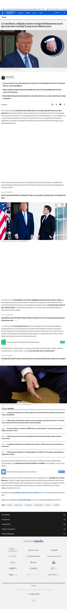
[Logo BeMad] (54, 562)
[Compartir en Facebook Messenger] (60, 104)
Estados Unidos (39, 505)
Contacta (33, 585)
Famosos (9, 505)
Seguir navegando (8, 529)
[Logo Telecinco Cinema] (33, 568)
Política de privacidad (25, 583)
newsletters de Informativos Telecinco (27, 492)
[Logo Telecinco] (33, 550)
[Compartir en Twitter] (56, 104)
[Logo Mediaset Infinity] (13, 550)
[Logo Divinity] (13, 556)
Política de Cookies (48, 583)
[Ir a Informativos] (10, 13)
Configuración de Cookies (36, 583)
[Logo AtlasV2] (13, 574)
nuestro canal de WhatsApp (20, 500)
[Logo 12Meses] (54, 568)
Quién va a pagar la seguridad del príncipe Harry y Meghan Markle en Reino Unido (23, 9)
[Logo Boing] (13, 562)
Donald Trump (28, 505)
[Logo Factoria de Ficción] (54, 556)
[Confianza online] (33, 602)
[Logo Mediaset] (33, 542)
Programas (6, 519)
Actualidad (56, 505)
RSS (64, 583)
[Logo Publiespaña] (33, 574)
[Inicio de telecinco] (2, 13)
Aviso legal (5, 583)
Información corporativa (14, 583)
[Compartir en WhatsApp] (52, 104)
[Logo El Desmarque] (33, 556)
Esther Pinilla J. (10, 76)
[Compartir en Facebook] (64, 104)
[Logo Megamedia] (34, 594)
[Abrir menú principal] (64, 13)
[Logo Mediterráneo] (54, 574)
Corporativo (6, 524)
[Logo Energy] (33, 562)
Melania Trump (18, 505)
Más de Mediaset (8, 534)
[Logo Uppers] (12, 568)
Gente (4, 17)
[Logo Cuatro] (54, 550)
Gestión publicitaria (58, 583)
